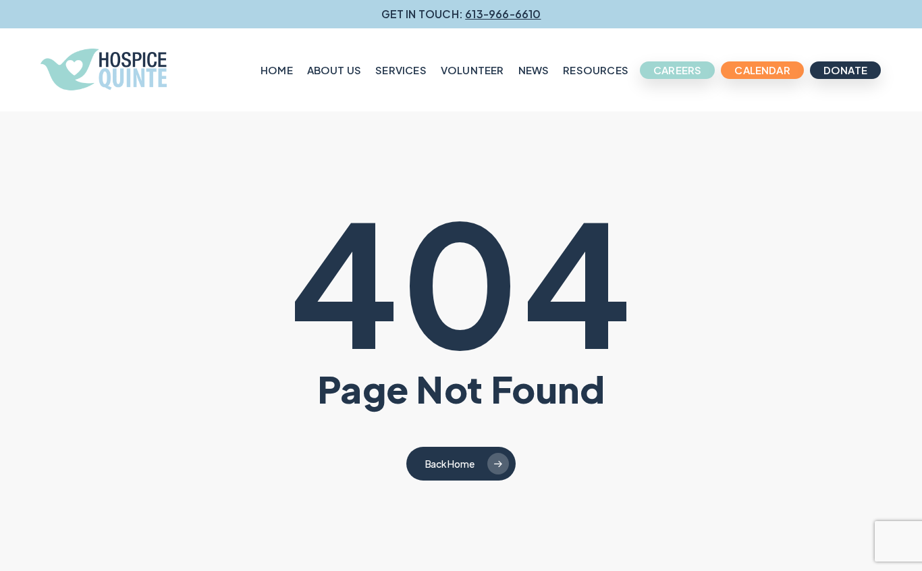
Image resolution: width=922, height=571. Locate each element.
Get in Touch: (461, 14)
